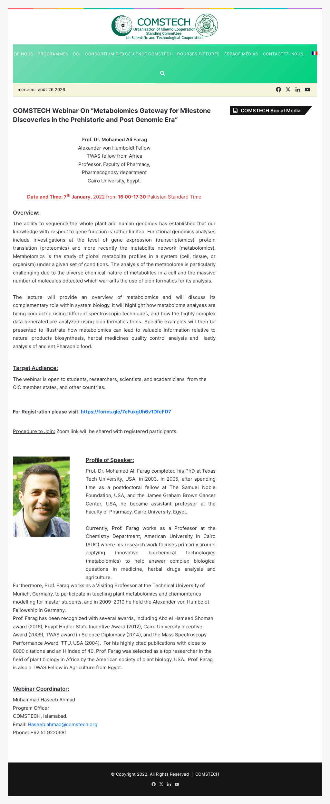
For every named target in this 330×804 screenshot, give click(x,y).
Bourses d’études (198, 53)
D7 (168, 412)
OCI (76, 53)
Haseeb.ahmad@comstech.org (62, 724)
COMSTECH (207, 774)
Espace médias (241, 53)
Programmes (53, 53)
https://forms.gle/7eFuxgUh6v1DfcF (123, 412)
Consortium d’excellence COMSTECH (129, 53)
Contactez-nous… (285, 53)
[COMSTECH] (165, 26)
